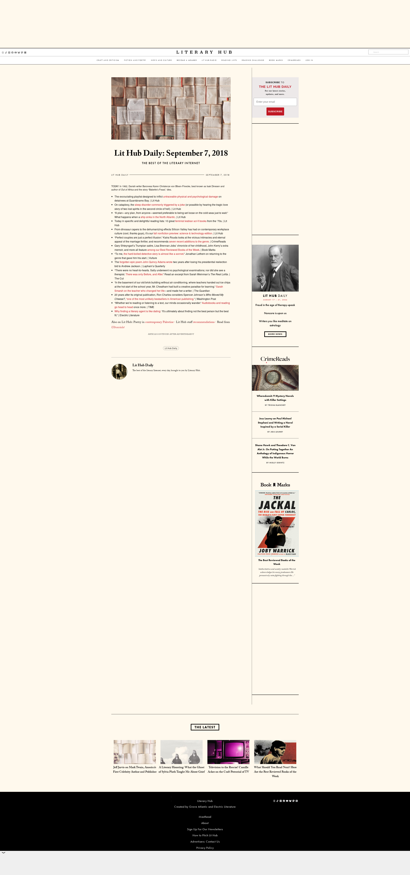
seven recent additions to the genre (189, 241)
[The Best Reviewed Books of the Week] (277, 524)
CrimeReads (294, 60)
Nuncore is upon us (275, 313)
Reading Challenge (253, 60)
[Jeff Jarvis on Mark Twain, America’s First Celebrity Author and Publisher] (135, 761)
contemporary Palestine (159, 322)
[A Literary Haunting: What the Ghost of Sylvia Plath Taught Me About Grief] (181, 761)
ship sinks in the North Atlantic (158, 217)
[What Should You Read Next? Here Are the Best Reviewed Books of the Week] (275, 761)
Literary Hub (205, 52)
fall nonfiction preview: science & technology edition (183, 233)
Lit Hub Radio (209, 60)
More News (275, 334)
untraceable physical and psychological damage (190, 196)
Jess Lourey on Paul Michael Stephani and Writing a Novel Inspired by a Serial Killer (275, 422)
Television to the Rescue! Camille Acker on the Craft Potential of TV (228, 770)
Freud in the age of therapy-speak (275, 305)
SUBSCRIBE (275, 111)
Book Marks (276, 60)
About (205, 823)
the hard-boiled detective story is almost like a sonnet (154, 254)
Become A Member (187, 60)
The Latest (205, 727)
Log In (309, 60)
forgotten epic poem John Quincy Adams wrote (146, 262)
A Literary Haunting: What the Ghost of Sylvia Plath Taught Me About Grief (182, 770)
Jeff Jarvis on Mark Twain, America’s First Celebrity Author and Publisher (134, 770)
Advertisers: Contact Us (205, 841)
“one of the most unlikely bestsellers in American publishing (159, 299)
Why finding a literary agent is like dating (137, 311)
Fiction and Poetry (135, 60)
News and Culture (161, 60)
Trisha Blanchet (277, 405)
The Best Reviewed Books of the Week (276, 562)
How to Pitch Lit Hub (205, 835)
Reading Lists (229, 60)
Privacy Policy (205, 848)
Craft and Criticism (108, 60)
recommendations (204, 322)
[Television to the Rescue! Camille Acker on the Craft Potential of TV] (228, 761)
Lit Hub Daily (119, 174)
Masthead (205, 817)
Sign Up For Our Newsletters (205, 829)
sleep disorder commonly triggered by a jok (159, 204)
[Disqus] (171, 419)
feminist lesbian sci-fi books (190, 221)
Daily (275, 295)
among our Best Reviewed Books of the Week (173, 250)
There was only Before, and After (144, 274)
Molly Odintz (276, 462)
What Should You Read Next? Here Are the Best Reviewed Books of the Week (275, 772)
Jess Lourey (277, 432)
